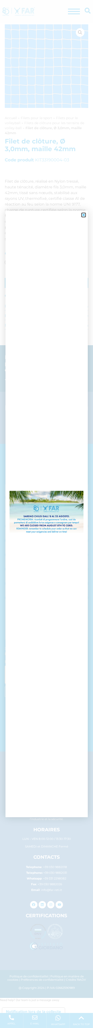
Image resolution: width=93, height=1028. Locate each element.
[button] (83, 215)
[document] (46, 514)
